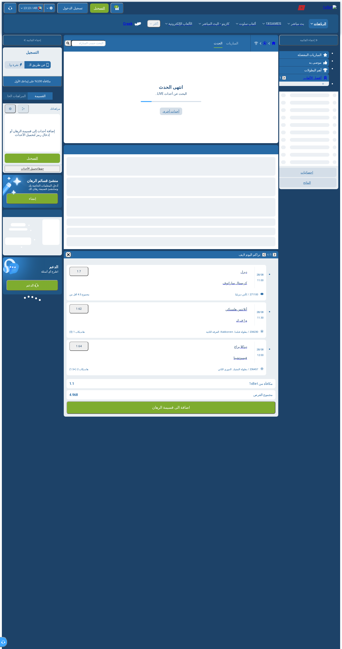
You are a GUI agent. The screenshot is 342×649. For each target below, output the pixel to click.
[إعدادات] (49, 8)
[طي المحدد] (289, 115)
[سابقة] (284, 78)
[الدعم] (10, 8)
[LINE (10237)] (273, 43)
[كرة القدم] (265, 43)
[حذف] (68, 254)
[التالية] (264, 255)
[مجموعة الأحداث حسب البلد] (283, 115)
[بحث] (68, 43)
